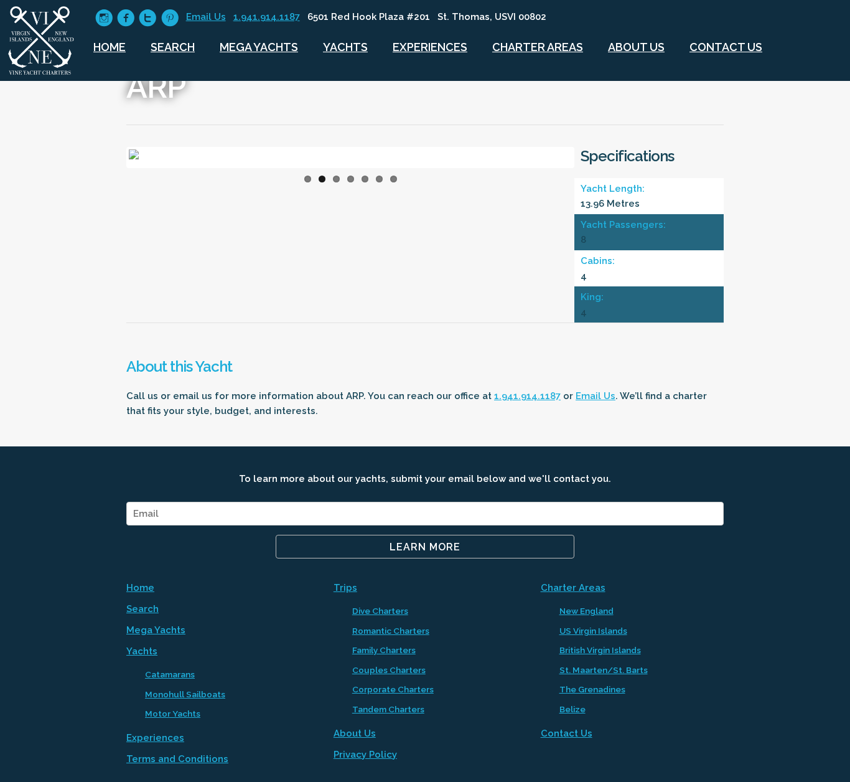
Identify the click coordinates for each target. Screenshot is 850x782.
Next (590, 160)
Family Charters (384, 650)
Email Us (206, 16)
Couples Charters (389, 670)
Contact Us (725, 47)
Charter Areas (537, 47)
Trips (345, 587)
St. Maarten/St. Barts (603, 670)
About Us (636, 47)
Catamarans (170, 674)
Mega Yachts (259, 47)
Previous (110, 160)
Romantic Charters (390, 631)
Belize (572, 709)
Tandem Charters (388, 709)
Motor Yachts (172, 713)
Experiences (430, 47)
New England (586, 611)
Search (173, 47)
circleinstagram (104, 18)
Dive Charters (380, 611)
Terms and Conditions (177, 759)
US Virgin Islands (593, 631)
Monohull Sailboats (185, 694)
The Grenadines (592, 689)
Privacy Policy (365, 754)
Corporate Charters (393, 689)
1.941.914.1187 (266, 16)
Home (109, 47)
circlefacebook (126, 18)
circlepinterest (170, 18)
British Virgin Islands (600, 650)
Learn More (425, 547)
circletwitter (147, 18)
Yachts (345, 47)
